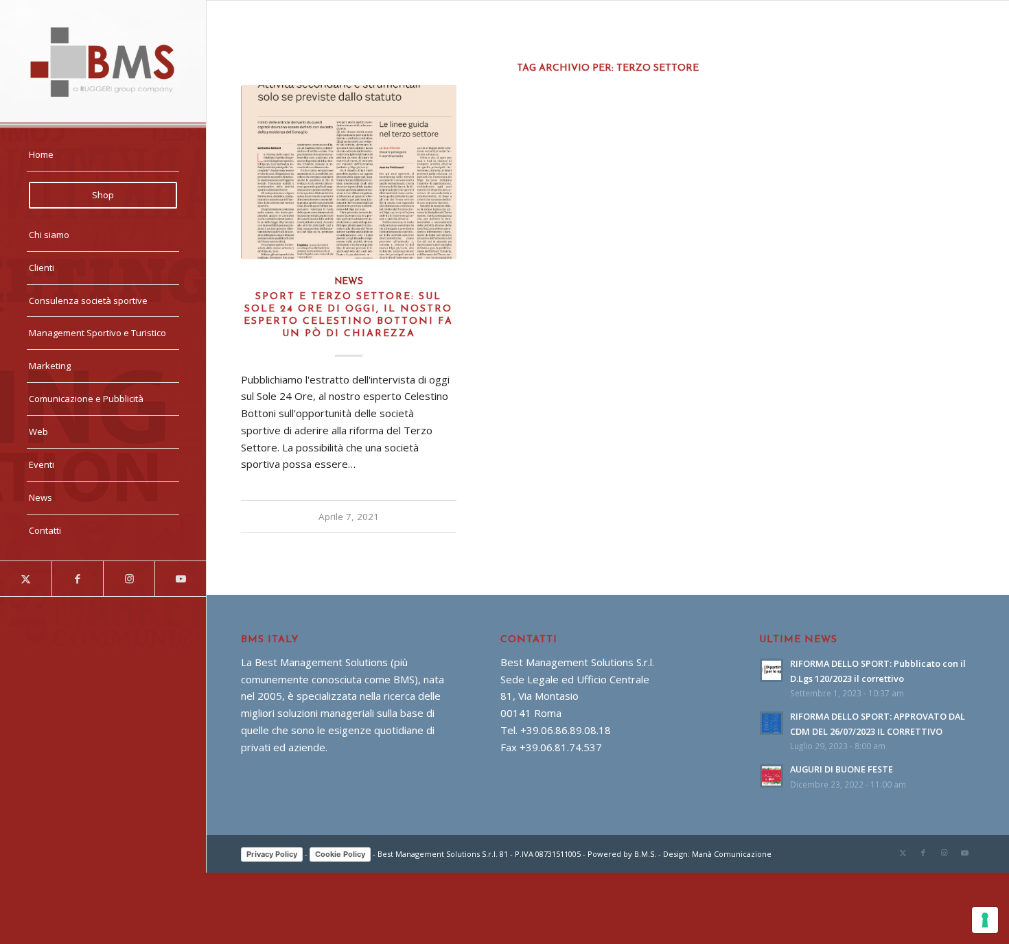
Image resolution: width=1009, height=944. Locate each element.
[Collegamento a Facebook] (77, 578)
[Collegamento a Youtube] (180, 578)
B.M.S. (645, 854)
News (348, 281)
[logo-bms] (102, 62)
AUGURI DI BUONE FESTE (841, 769)
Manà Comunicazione (732, 854)
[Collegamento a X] (25, 578)
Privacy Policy (271, 854)
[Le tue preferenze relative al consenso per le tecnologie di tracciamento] (985, 920)
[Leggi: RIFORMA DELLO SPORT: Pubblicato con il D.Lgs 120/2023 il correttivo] (771, 670)
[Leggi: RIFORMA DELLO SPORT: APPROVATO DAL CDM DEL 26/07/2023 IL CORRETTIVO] (771, 723)
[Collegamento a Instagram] (128, 578)
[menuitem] (103, 155)
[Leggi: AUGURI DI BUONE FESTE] (771, 776)
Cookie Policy (340, 854)
